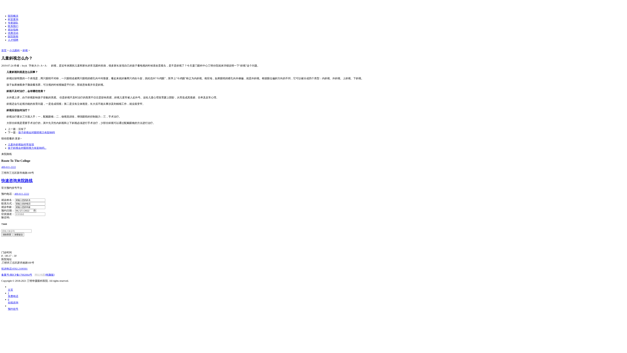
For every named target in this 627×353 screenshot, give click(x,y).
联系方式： (7, 203)
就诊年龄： (7, 207)
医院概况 (13, 16)
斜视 (25, 50)
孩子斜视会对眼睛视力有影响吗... (27, 148)
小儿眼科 (14, 50)
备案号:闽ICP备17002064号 (16, 274)
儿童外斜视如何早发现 (21, 144)
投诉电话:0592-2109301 (14, 268)
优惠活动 (13, 33)
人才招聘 (13, 40)
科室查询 (13, 19)
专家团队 (13, 22)
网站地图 (40, 274)
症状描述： (7, 214)
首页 (4, 50)
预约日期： (7, 210)
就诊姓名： (7, 200)
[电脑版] (50, 274)
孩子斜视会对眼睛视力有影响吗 (36, 132)
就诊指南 (13, 29)
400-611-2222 (8, 167)
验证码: (5, 217)
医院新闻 (13, 36)
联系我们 (13, 26)
